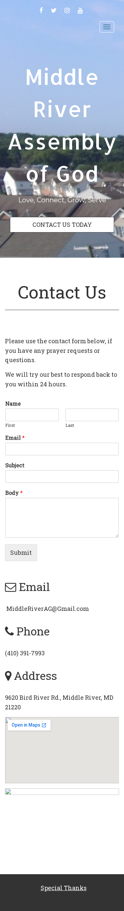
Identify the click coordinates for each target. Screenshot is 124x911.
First (10, 425)
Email (15, 437)
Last (69, 425)
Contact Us (62, 292)
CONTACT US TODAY (62, 224)
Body (14, 492)
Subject (14, 465)
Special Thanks (64, 888)
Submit (21, 552)
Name (13, 403)
